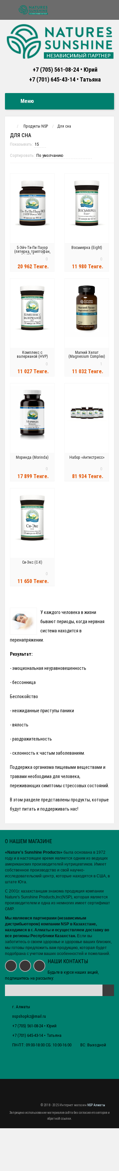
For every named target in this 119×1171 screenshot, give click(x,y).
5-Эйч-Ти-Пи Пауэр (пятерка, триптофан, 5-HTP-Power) (32, 251)
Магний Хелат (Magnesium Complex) (86, 354)
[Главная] (11, 126)
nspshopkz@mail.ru (29, 1016)
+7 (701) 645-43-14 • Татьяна (65, 79)
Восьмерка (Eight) (86, 248)
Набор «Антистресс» (86, 457)
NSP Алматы (96, 1105)
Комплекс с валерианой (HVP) (32, 354)
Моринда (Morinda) (32, 457)
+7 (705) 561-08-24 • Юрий (65, 69)
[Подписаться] (108, 990)
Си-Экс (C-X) (32, 562)
